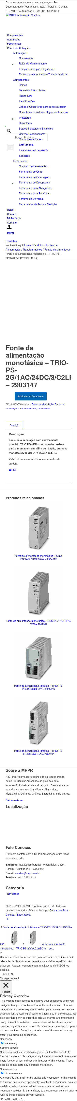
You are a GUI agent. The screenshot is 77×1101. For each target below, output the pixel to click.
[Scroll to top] (1, 952)
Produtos (11, 241)
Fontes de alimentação (43, 404)
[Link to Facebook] (7, 919)
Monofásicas (44, 408)
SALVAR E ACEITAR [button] (12, 1099)
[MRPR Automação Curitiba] (35, 15)
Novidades (13, 894)
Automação (19, 53)
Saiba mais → (14, 800)
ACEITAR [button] (8, 974)
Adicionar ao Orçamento (31, 396)
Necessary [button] (6, 1039)
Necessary (11, 1043)
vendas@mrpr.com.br (27, 873)
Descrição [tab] (14, 425)
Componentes (21, 80)
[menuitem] (39, 35)
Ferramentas (20, 161)
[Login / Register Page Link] (9, 227)
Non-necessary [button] (8, 1069)
